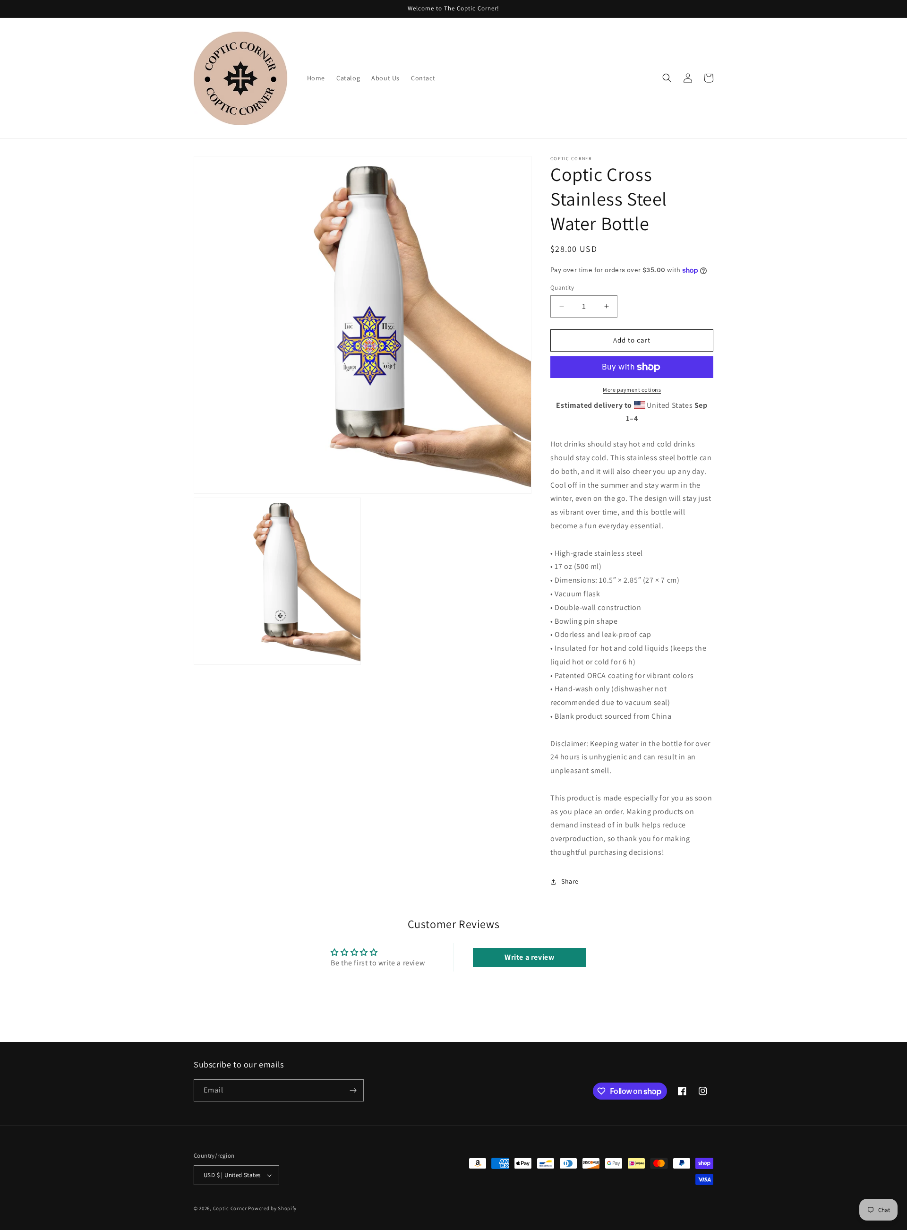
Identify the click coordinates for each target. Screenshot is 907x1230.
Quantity (562, 288)
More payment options (632, 389)
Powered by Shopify (272, 1208)
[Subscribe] (352, 1090)
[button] (667, 78)
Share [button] (570, 881)
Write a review (529, 957)
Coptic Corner (230, 1208)
